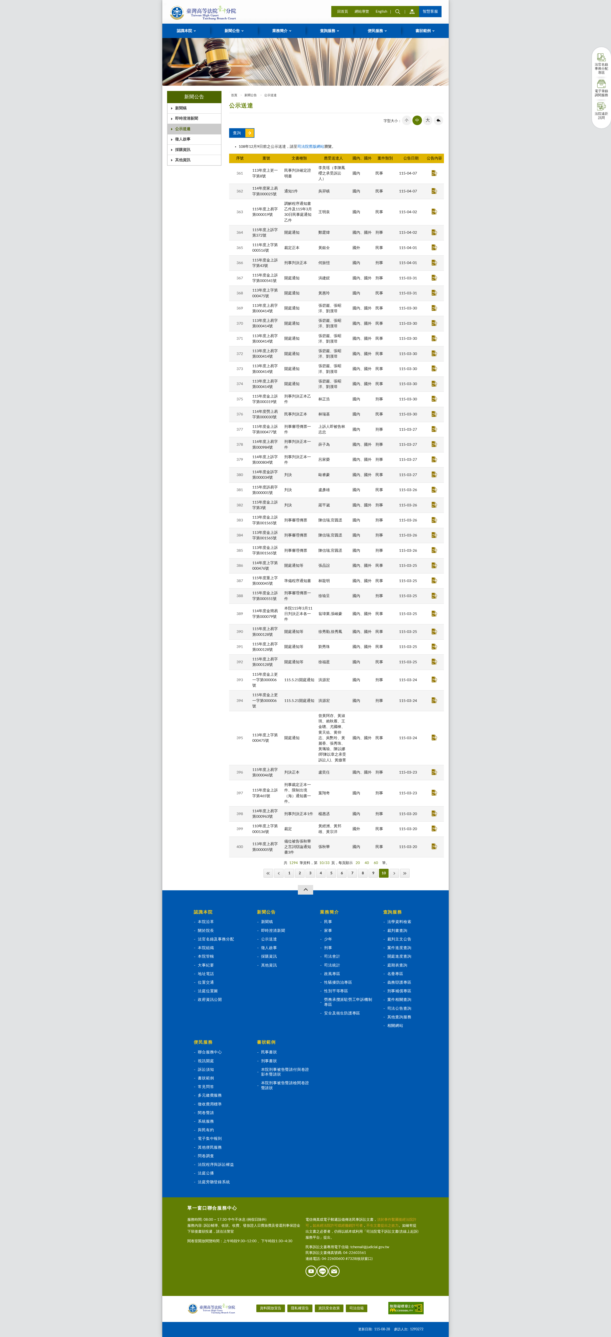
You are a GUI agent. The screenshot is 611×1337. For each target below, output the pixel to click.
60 (376, 863)
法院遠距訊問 (601, 116)
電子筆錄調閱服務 (601, 93)
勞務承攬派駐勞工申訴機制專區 (348, 1002)
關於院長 (206, 931)
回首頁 (342, 11)
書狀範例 (206, 1078)
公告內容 (434, 173)
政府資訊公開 (210, 1000)
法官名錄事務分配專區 (601, 68)
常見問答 (206, 1087)
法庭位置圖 (208, 991)
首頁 (233, 95)
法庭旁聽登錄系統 (214, 1182)
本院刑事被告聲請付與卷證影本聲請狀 (285, 1072)
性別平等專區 (336, 991)
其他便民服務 (210, 1147)
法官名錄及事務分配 (216, 939)
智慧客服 (430, 11)
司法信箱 (356, 1308)
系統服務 (206, 1121)
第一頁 (268, 873)
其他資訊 (182, 160)
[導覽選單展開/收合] (305, 890)
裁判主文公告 (399, 939)
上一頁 (279, 873)
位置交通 (206, 982)
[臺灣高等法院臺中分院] (201, 12)
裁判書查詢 (397, 931)
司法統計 (332, 965)
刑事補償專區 (399, 991)
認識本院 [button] (184, 31)
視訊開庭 (206, 1061)
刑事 (328, 948)
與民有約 (206, 1130)
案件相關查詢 (399, 1000)
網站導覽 (362, 11)
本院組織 (206, 948)
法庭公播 (206, 1173)
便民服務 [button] (375, 31)
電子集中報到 (210, 1139)
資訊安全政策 (329, 1308)
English (381, 11)
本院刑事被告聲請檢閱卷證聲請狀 (285, 1085)
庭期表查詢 (397, 965)
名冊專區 (395, 974)
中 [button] (417, 120)
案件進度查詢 (399, 948)
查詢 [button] (397, 11)
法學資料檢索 (399, 922)
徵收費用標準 (210, 1104)
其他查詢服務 (399, 1017)
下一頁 (394, 873)
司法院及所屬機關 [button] (412, 11)
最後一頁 (405, 873)
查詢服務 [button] (327, 31)
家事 (328, 931)
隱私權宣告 (300, 1308)
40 (367, 863)
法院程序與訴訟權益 (216, 1165)
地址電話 (206, 974)
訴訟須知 (206, 1070)
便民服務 (203, 1042)
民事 (328, 922)
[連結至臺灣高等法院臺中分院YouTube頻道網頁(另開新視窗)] (311, 1276)
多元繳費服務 (210, 1095)
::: (164, 4)
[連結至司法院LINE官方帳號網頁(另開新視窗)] (322, 1276)
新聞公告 (250, 95)
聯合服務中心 (210, 1052)
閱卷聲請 (206, 1113)
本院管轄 (206, 956)
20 (358, 863)
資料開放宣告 (270, 1308)
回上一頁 (438, 120)
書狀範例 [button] (423, 31)
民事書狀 (269, 1052)
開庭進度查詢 (399, 956)
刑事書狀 (269, 1061)
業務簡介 (329, 912)
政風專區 (332, 974)
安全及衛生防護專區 (342, 1013)
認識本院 (203, 912)
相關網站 (395, 1026)
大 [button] (428, 120)
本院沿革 (206, 922)
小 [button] (406, 120)
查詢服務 (392, 912)
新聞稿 (181, 108)
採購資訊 (182, 150)
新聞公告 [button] (232, 31)
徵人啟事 (182, 139)
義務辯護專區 (399, 982)
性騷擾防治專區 (338, 982)
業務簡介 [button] (280, 31)
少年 (328, 939)
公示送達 (182, 129)
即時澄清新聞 (186, 118)
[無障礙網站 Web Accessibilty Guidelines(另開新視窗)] (406, 1309)
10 (384, 873)
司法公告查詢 (399, 1008)
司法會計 (332, 956)
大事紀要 (206, 965)
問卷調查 (206, 1156)
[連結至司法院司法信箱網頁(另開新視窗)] (334, 1276)
